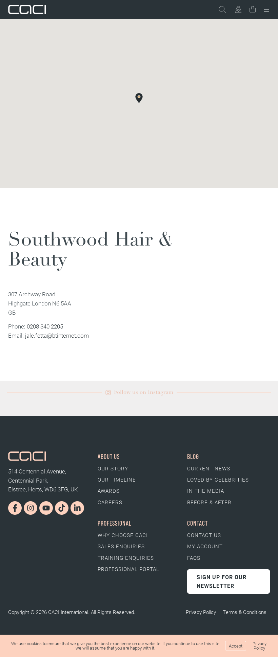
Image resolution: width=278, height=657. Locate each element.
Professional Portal (128, 569)
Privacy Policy (201, 612)
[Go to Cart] (252, 11)
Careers (110, 502)
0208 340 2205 (45, 326)
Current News (208, 468)
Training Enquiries (126, 557)
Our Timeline (117, 479)
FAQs (193, 557)
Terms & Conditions (244, 612)
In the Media (205, 490)
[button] (139, 97)
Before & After (209, 502)
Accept (235, 646)
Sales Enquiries (121, 546)
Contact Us (204, 535)
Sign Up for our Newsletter (221, 581)
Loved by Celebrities (218, 479)
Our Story (113, 468)
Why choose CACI (123, 535)
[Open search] (226, 9)
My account (205, 546)
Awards (109, 490)
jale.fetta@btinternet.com (57, 335)
